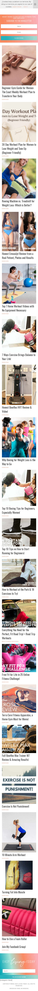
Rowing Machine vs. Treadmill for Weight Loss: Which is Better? (18, 203)
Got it (25, 7)
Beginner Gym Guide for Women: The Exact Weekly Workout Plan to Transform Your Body (18, 92)
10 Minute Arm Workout (14, 855)
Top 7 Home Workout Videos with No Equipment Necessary (18, 308)
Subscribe (19, 38)
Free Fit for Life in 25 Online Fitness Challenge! (16, 677)
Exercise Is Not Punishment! (15, 806)
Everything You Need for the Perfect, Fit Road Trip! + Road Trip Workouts (18, 634)
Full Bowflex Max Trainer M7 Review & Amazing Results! (16, 758)
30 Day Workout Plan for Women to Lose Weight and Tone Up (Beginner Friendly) (19, 148)
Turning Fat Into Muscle (13, 892)
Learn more (16, 7)
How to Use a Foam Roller (14, 939)
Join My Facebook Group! (14, 947)
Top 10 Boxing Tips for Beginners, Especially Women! (18, 510)
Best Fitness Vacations (10, 641)
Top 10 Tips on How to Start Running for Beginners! (15, 551)
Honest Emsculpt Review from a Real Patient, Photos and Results (18, 256)
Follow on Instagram (19, 977)
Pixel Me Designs (22, 988)
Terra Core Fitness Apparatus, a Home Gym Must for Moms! (17, 717)
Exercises (5, 99)
